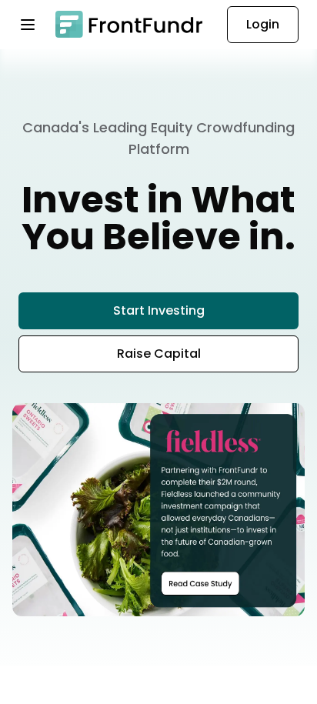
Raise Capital (159, 353)
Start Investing (159, 310)
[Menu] (36, 24)
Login (262, 24)
